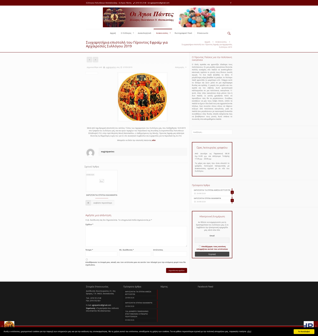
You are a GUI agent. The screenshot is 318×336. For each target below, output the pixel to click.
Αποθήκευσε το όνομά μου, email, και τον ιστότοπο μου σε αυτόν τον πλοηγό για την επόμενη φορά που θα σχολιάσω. (135, 263)
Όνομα (89, 250)
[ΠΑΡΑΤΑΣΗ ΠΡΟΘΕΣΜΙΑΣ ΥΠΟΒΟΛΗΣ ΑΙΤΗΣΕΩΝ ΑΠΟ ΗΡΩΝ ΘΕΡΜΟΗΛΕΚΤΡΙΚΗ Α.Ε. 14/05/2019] (311, 326)
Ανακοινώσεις (221, 42)
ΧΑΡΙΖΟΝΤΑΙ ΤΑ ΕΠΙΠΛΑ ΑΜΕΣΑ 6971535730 (138, 292)
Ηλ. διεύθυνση (126, 250)
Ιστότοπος (158, 250)
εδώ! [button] (249, 331)
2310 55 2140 (140, 3)
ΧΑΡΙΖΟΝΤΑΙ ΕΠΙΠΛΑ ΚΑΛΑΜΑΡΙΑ (101, 195)
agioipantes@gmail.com (159, 3)
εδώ (154, 140)
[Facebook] (230, 2)
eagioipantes (111, 67)
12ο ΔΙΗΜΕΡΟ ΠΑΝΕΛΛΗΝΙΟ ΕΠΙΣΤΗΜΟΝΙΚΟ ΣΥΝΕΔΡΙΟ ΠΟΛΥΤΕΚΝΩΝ (136, 314)
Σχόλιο (89, 224)
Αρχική (207, 42)
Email (212, 235)
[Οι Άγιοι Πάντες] (159, 17)
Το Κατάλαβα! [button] (304, 332)
